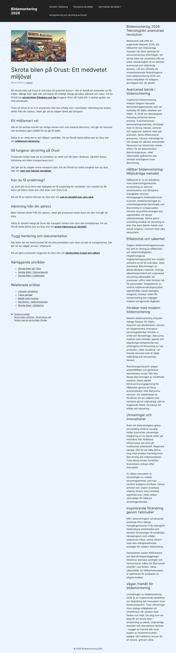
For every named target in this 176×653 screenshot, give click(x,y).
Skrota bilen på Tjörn (29, 268)
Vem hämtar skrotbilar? (109, 6)
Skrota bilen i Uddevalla (31, 275)
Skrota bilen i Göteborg (31, 305)
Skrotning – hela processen (33, 301)
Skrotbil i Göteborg (58, 6)
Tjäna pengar (25, 294)
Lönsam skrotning (28, 291)
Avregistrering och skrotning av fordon (68, 15)
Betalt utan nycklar (28, 298)
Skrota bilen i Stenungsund (33, 272)
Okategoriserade (22, 314)
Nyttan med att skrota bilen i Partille (30, 320)
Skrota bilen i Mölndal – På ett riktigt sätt (32, 317)
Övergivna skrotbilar (83, 6)
